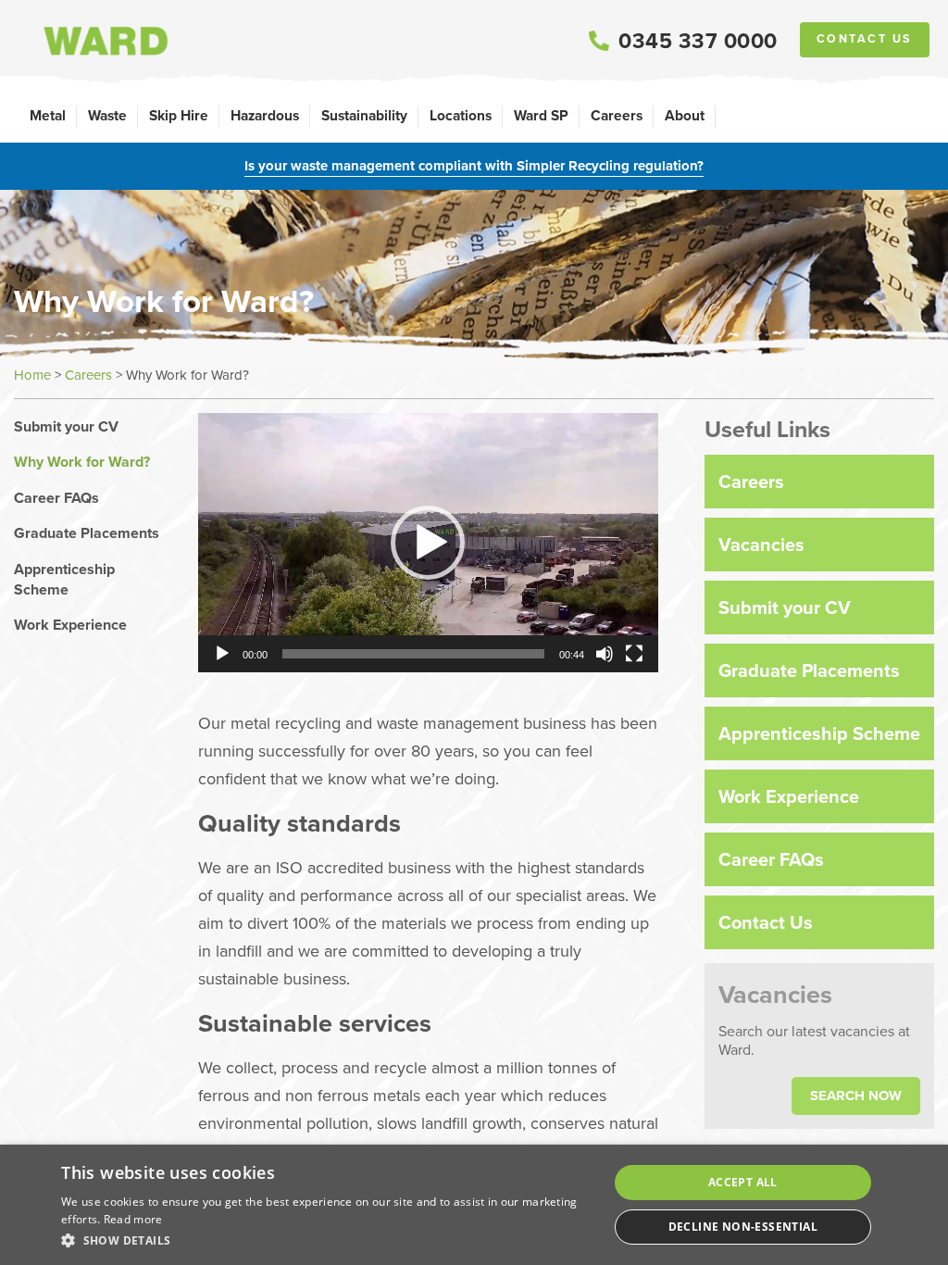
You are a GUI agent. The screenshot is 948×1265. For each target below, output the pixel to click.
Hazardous (265, 115)
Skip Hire (178, 115)
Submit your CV (66, 427)
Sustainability (364, 115)
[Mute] (604, 654)
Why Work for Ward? (82, 462)
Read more (133, 1219)
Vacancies (761, 544)
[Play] (222, 654)
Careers (616, 115)
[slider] (413, 653)
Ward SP (541, 115)
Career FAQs (56, 498)
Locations (461, 115)
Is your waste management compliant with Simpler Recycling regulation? (474, 166)
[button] (428, 543)
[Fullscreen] (634, 654)
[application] (428, 542)
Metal (48, 115)
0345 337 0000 (698, 40)
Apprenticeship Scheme (64, 579)
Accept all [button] (743, 1182)
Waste (107, 115)
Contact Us (865, 39)
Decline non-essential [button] (742, 1226)
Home (32, 374)
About (685, 115)
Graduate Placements (86, 533)
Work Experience (70, 625)
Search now (856, 1095)
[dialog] (474, 1205)
